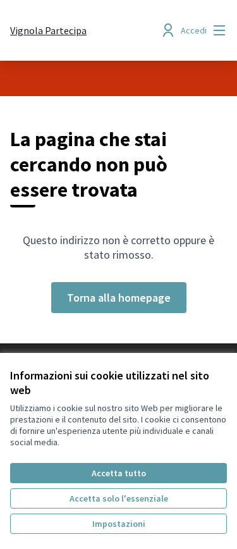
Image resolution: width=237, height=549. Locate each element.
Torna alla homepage (119, 297)
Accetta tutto (119, 473)
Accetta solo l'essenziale (119, 498)
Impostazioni (118, 523)
